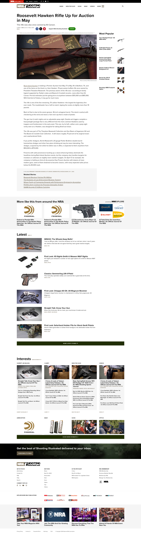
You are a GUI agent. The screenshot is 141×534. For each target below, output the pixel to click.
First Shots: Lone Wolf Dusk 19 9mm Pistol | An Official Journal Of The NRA (111, 404)
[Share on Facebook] (37, 28)
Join (27, 1)
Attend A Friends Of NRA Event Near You (111, 524)
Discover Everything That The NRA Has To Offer (83, 524)
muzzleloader (64, 171)
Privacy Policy (20, 531)
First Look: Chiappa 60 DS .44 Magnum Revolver (65, 290)
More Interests (36, 359)
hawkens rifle (56, 171)
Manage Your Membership (105, 478)
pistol (85, 388)
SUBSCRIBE (25, 453)
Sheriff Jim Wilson (52, 312)
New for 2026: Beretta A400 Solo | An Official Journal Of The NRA (83, 392)
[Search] (122, 6)
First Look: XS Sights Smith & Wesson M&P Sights (66, 256)
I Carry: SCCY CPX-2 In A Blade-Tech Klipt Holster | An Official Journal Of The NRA (56, 402)
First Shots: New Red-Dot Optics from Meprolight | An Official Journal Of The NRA (110, 397)
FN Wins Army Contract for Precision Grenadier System (43, 184)
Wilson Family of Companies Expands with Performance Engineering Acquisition (52, 182)
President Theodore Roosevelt (38, 171)
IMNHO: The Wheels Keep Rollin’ (58, 239)
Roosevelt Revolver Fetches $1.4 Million (38, 177)
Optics (49, 262)
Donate (36, 1)
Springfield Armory (78, 388)
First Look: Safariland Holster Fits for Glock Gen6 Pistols (69, 325)
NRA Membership (103, 471)
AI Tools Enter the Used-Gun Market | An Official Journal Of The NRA (110, 221)
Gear (85, 6)
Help (18, 478)
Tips (48, 246)
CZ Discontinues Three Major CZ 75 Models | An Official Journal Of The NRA (84, 221)
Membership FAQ (103, 475)
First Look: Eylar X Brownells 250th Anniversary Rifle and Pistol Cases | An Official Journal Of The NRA (83, 405)
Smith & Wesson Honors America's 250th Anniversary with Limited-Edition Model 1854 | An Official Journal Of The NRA (84, 398)
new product (91, 388)
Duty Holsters (49, 386)
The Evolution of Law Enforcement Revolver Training (42, 180)
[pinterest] (44, 28)
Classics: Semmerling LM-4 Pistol (58, 273)
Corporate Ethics (37, 531)
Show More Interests (79, 437)
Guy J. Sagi (71, 171)
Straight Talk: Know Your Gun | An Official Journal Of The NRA (29, 383)
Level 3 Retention (58, 386)
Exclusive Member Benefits (106, 473)
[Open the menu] (102, 6)
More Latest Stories (77, 343)
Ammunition (21, 418)
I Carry (46, 363)
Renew (31, 1)
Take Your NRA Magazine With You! (28, 524)
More (29, 235)
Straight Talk (21, 386)
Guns (79, 6)
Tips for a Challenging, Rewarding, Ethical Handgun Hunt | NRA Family (29, 391)
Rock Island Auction (31, 85)
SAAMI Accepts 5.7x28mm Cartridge (37, 187)
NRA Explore (75, 478)
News (61, 6)
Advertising (20, 471)
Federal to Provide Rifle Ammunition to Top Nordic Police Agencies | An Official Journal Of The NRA (29, 222)
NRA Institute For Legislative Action (81, 475)
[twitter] (41, 28)
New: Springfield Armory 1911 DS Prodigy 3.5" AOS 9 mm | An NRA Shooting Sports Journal (83, 384)
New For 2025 (70, 6)
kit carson (49, 171)
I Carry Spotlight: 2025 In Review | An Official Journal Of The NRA (55, 391)
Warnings (45, 531)
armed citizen (29, 386)
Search (18, 480)
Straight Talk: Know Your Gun (57, 308)
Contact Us (19, 473)
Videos (92, 6)
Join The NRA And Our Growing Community (56, 524)
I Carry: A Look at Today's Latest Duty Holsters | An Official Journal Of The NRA (55, 383)
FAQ (18, 475)
